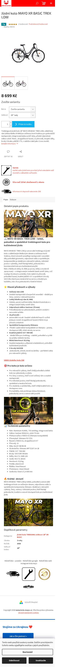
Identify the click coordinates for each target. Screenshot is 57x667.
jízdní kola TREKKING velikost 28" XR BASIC (33, 536)
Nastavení (27, 652)
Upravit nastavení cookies (28, 612)
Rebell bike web (45, 561)
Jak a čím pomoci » (18, 636)
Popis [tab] (6, 199)
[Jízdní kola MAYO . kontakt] (28, 586)
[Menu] (51, 3)
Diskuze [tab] (13, 199)
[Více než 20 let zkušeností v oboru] (44, 574)
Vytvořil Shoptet (31, 602)
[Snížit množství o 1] (10, 125)
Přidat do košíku (25, 124)
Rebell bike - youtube (13, 561)
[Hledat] (37, 3)
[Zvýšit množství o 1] (10, 122)
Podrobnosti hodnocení (38, 24)
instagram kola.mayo (29, 563)
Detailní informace (8, 143)
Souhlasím (41, 660)
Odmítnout (14, 660)
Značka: (9, 27)
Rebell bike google (30, 561)
